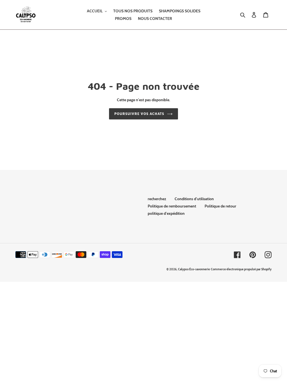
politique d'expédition (166, 213)
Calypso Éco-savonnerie (194, 269)
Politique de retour (220, 206)
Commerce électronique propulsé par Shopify (241, 269)
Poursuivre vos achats (139, 114)
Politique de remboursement (172, 206)
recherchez (157, 198)
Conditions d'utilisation (194, 198)
